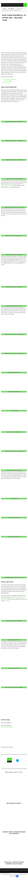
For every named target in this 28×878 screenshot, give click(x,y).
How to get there (8, 81)
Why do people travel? (14, 803)
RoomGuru (7, 600)
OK (17, 876)
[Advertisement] (14, 38)
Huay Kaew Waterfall (10, 79)
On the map (7, 82)
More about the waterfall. (7, 727)
